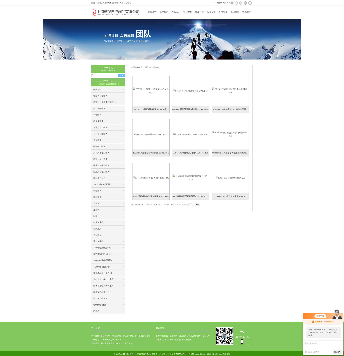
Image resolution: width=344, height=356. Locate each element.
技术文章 (211, 12)
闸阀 (95, 216)
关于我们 (164, 12)
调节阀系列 (98, 241)
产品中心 (175, 12)
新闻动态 (199, 12)
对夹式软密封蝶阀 (101, 153)
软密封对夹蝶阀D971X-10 (105, 102)
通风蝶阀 (97, 140)
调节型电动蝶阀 (100, 134)
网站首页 (152, 12)
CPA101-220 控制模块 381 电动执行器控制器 (230, 109)
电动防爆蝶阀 (99, 108)
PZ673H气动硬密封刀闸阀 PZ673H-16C (151, 153)
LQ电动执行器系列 (101, 267)
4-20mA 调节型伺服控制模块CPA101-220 (190, 109)
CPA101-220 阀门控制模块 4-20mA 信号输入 (150, 109)
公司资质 (223, 12)
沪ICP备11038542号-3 (168, 354)
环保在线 (190, 354)
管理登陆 (226, 354)
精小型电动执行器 (101, 292)
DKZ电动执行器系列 (102, 273)
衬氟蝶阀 (97, 115)
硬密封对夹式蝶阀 (101, 165)
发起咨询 (337, 352)
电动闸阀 (97, 191)
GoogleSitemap (200, 354)
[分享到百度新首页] (245, 3)
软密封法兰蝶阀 (100, 159)
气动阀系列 (98, 235)
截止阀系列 (98, 222)
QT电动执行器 (99, 305)
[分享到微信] (236, 3)
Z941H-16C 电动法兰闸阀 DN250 (230, 196)
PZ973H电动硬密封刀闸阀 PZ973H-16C (191, 153)
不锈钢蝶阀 (98, 121)
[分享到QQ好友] (250, 3)
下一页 (173, 204)
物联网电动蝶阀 (100, 96)
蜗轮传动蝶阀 (99, 146)
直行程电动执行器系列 (103, 279)
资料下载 (187, 12)
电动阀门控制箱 (100, 298)
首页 (146, 67)
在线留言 (235, 12)
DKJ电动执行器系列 (102, 184)
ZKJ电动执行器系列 (102, 248)
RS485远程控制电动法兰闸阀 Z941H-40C (150, 196)
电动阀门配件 (99, 178)
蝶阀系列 (97, 89)
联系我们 (246, 12)
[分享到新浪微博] (241, 3)
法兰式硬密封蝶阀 (101, 172)
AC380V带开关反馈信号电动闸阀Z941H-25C (230, 153)
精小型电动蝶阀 (100, 127)
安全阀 (96, 203)
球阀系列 (97, 229)
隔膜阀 (96, 311)
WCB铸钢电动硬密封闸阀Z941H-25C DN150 (190, 196)
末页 (179, 204)
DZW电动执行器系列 (102, 260)
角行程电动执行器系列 (103, 286)
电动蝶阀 (97, 197)
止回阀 (96, 210)
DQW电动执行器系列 (102, 254)
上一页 (166, 204)
